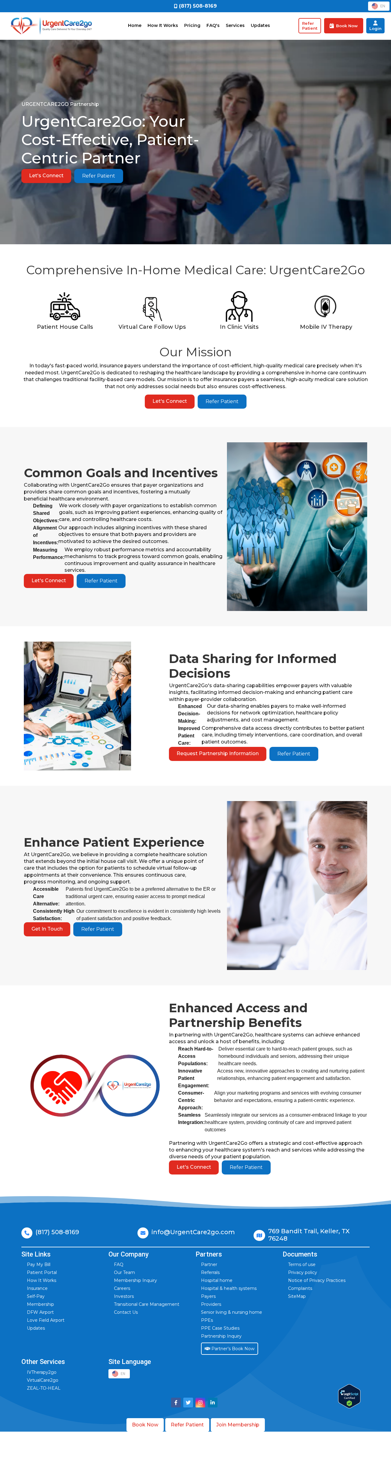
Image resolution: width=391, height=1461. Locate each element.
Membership (40, 1304)
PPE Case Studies (220, 1328)
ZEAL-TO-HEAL (43, 1388)
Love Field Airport (45, 1320)
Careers (122, 1288)
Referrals (210, 1272)
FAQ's (213, 25)
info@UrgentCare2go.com (193, 1232)
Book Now (145, 1425)
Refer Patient (98, 176)
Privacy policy (302, 1272)
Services (235, 25)
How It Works (163, 25)
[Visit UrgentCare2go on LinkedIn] (212, 1402)
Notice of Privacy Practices (316, 1280)
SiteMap (297, 1296)
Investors (124, 1296)
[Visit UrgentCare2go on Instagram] (200, 1402)
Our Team (124, 1272)
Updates (260, 25)
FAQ (118, 1264)
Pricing (192, 25)
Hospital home (216, 1280)
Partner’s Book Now (232, 1348)
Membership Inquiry (135, 1280)
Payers (208, 1296)
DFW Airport (40, 1312)
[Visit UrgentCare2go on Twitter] (188, 1402)
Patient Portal (42, 1272)
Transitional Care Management (146, 1304)
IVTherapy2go (42, 1372)
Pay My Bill (38, 1264)
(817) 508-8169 (57, 1232)
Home (134, 25)
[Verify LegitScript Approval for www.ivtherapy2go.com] (349, 1396)
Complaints (300, 1288)
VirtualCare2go (42, 1380)
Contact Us (126, 1312)
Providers (211, 1304)
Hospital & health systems (229, 1288)
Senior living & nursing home (231, 1312)
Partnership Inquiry (221, 1336)
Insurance (37, 1288)
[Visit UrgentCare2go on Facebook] (176, 1402)
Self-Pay (36, 1296)
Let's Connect (46, 175)
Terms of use (302, 1264)
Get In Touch (47, 929)
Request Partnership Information (218, 753)
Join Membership (237, 1425)
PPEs (207, 1320)
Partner (209, 1264)
